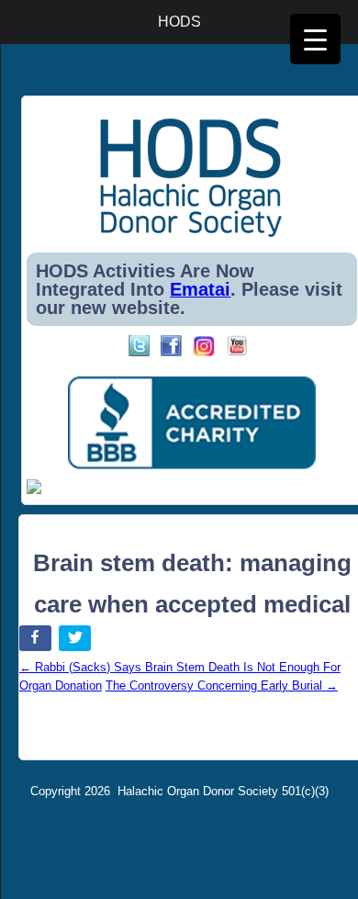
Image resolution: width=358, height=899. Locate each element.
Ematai (200, 289)
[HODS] (191, 234)
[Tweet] (77, 641)
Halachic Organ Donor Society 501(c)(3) (223, 791)
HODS (179, 21)
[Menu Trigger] (315, 39)
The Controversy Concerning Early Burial (222, 685)
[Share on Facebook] (37, 641)
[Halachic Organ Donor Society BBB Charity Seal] (191, 423)
